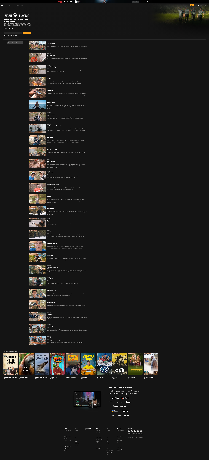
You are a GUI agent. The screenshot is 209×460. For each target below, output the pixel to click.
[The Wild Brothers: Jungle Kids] (10, 364)
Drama (76, 432)
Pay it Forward (109, 448)
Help (107, 454)
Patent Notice (98, 437)
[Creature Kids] (88, 364)
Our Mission (109, 432)
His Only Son (66, 438)
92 (52, 378)
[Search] (195, 5)
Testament (119, 447)
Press (108, 437)
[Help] (201, 5)
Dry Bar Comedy (67, 436)
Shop (107, 445)
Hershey (118, 442)
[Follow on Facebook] (129, 431)
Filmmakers (87, 434)
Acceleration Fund (88, 431)
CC (12, 28)
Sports (76, 441)
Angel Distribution (110, 450)
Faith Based (77, 443)
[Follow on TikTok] (141, 431)
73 (5, 378)
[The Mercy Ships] (104, 364)
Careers (108, 434)
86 (21, 378)
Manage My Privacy (99, 444)
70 (114, 378)
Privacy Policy (98, 430)
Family (76, 437)
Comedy (76, 430)
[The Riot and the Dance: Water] (42, 364)
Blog (107, 439)
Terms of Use (98, 432)
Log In (18, 35)
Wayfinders (66, 448)
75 (145, 378)
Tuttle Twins (66, 434)
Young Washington (120, 430)
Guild (107, 441)
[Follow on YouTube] (132, 431)
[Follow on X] (135, 431)
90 (67, 378)
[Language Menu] (198, 5)
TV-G (6, 28)
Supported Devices (99, 439)
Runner (118, 438)
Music (108, 443)
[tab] (15, 42)
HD (9, 28)
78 (36, 378)
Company (108, 430)
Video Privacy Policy (99, 434)
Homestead (66, 444)
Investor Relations (110, 452)
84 (83, 378)
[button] (11, 5)
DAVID (118, 444)
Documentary (77, 434)
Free (76, 439)
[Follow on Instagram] (138, 431)
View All (65, 450)
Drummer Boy (119, 440)
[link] (16, 5)
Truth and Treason (67, 446)
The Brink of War (120, 436)
